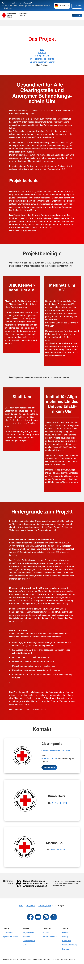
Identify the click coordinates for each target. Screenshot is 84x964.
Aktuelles (46, 932)
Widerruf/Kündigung (69, 945)
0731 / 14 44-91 (58, 849)
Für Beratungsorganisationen (42, 61)
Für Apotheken (42, 55)
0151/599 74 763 (49, 758)
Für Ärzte (42, 52)
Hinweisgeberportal (50, 936)
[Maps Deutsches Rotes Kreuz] (53, 917)
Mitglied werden (29, 932)
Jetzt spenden (8, 932)
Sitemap (65, 936)
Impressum (66, 949)
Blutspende (27, 945)
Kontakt (65, 932)
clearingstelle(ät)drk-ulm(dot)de (55, 750)
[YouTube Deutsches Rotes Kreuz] (38, 917)
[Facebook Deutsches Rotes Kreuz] (30, 917)
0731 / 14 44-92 (59, 802)
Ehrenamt (26, 936)
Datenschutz (66, 940)
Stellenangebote (29, 940)
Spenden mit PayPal (10, 936)
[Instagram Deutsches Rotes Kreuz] (46, 917)
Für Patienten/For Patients (42, 58)
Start (42, 49)
